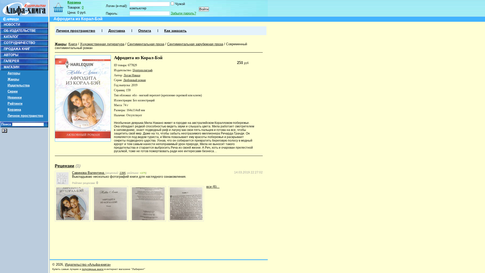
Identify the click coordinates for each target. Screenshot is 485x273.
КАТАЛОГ (11, 37)
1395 (122, 172)
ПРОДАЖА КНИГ (17, 49)
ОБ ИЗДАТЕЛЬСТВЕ (20, 31)
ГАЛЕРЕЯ (11, 61)
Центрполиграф (143, 70)
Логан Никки (132, 75)
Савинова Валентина (88, 173)
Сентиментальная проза (145, 44)
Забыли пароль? (183, 13)
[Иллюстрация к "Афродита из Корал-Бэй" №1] (72, 203)
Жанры (13, 79)
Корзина (14, 109)
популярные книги (93, 269)
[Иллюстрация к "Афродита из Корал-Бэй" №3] (148, 203)
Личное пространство (25, 116)
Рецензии (64, 166)
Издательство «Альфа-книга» (88, 264)
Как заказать (175, 31)
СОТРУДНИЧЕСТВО (19, 43)
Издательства (19, 85)
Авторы (14, 73)
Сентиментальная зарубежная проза (195, 44)
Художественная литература (102, 44)
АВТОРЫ (11, 55)
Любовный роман (134, 80)
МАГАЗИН (11, 67)
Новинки (15, 97)
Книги (72, 44)
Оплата (144, 31)
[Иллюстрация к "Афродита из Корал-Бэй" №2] (110, 203)
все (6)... (213, 187)
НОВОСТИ (12, 25)
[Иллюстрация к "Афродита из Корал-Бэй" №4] (186, 203)
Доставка (116, 31)
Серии (13, 91)
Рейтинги (15, 103)
